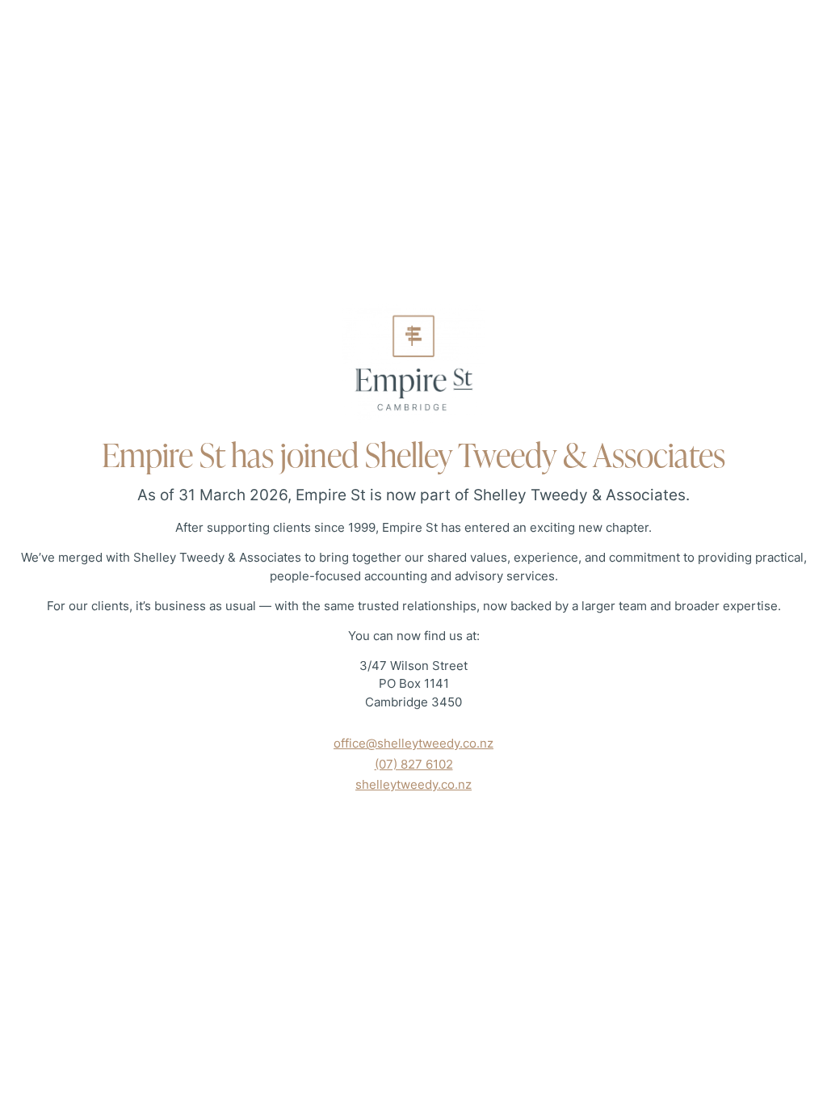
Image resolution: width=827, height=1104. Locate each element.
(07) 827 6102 (414, 764)
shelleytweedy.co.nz (413, 784)
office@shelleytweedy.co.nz (413, 743)
